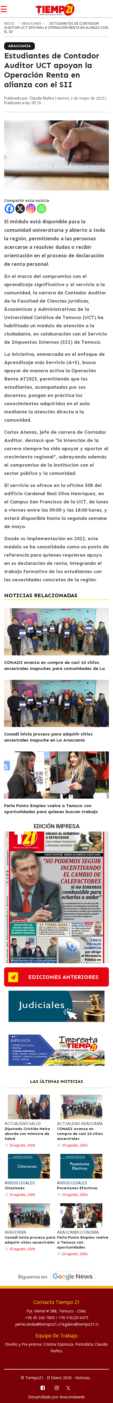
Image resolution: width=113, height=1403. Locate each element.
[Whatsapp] (41, 208)
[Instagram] (31, 208)
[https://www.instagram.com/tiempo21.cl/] (56, 1387)
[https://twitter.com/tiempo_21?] (70, 1387)
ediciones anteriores (63, 977)
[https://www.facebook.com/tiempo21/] (42, 1387)
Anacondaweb (72, 1396)
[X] (20, 208)
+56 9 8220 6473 (73, 1317)
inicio (9, 23)
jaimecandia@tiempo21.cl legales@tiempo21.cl (56, 1324)
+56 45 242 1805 (40, 1317)
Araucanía (32, 23)
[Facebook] (9, 208)
